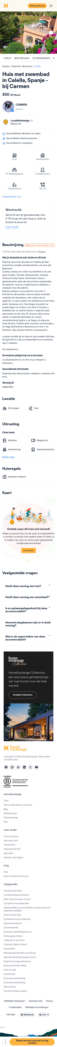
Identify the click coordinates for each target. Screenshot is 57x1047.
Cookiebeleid (15, 1007)
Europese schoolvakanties (16, 903)
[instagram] (12, 767)
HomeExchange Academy (16, 895)
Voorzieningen (41, 58)
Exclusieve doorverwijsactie (17, 919)
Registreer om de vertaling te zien (40, 245)
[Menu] (50, 5)
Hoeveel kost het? (12, 849)
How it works (10, 970)
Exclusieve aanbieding (14, 978)
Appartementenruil (13, 923)
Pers (6, 822)
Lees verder (12, 226)
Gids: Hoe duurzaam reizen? (17, 899)
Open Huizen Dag (12, 915)
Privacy (49, 1001)
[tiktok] (18, 767)
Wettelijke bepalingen (14, 1001)
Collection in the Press (14, 940)
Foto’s (7, 58)
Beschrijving (21, 58)
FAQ (6, 872)
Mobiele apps (10, 813)
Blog (6, 809)
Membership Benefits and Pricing (20, 953)
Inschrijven (28, 550)
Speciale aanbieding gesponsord (20, 957)
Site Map (11, 1014)
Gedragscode (35, 1001)
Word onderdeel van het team (18, 805)
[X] (30, 767)
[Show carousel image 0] (28, 32)
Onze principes (11, 836)
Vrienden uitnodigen (13, 857)
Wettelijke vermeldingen (36, 1007)
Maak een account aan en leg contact (32, 1041)
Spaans (42, 251)
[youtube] (36, 767)
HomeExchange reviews (15, 991)
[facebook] (6, 767)
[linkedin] (24, 767)
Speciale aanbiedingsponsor (18, 932)
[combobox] (27, 1014)
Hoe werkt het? (11, 840)
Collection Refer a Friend (15, 944)
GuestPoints (9, 845)
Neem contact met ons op (16, 876)
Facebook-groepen (13, 890)
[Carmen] (8, 107)
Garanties (8, 853)
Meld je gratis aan (37, 6)
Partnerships (10, 987)
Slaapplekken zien (11, 196)
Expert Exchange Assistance (17, 961)
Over (6, 800)
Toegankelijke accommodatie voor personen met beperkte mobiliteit (27, 909)
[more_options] (5, 1042)
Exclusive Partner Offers (15, 965)
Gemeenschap (11, 817)
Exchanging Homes (13, 936)
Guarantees (9, 948)
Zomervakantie (11, 927)
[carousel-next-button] (51, 33)
